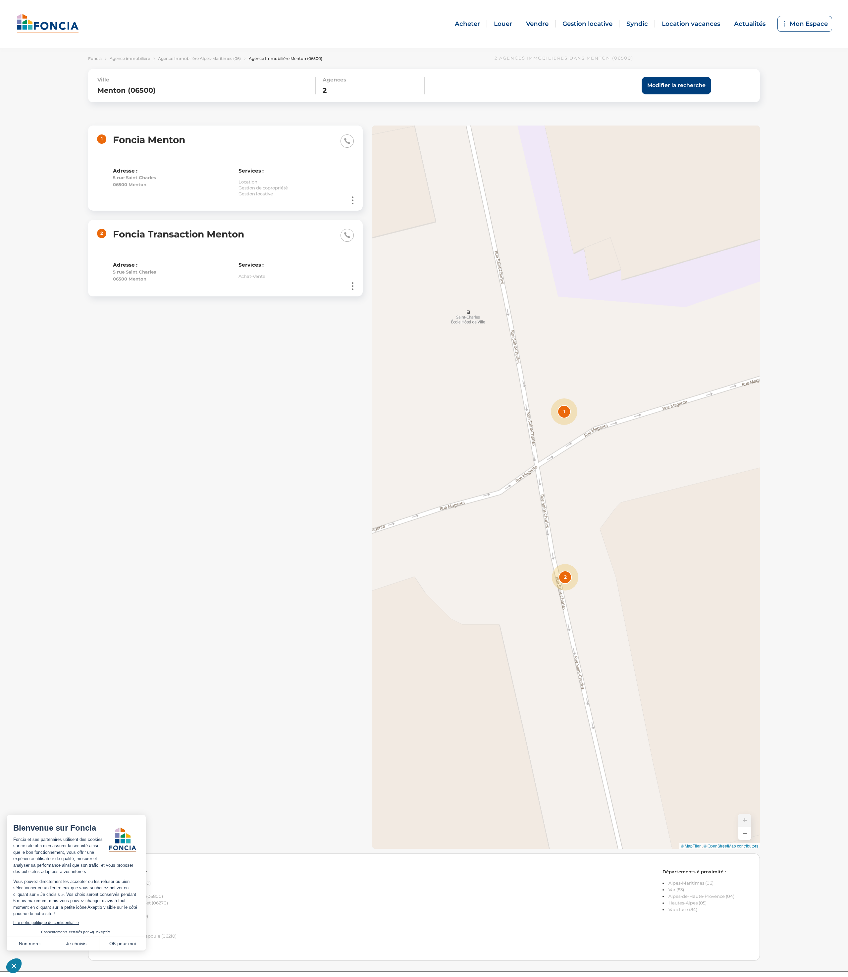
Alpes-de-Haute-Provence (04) (701, 896)
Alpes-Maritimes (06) (691, 883)
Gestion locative (587, 23)
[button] (564, 412)
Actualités (750, 23)
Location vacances (691, 23)
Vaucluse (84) (682, 909)
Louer (503, 23)
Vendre (537, 23)
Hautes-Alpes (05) (687, 902)
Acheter (467, 23)
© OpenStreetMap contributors (731, 845)
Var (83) (676, 889)
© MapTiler (691, 845)
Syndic (637, 23)
